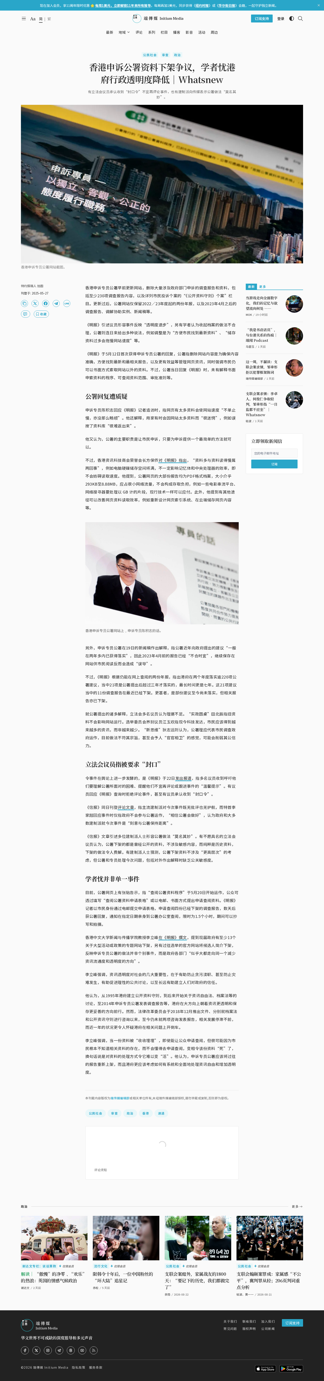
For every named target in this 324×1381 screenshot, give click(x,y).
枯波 (248, 421)
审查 (165, 55)
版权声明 (249, 1328)
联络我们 (249, 1321)
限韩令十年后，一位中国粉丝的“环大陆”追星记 (123, 1277)
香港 (145, 1113)
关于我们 (230, 1321)
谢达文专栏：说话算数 (39, 1266)
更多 (262, 286)
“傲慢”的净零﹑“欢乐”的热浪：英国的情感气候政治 (53, 1277)
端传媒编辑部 (119, 1098)
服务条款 (96, 1367)
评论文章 (126, 807)
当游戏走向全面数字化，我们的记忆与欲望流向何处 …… (261, 303)
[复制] (24, 303)
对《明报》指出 (172, 460)
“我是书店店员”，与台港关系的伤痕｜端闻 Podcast (261, 335)
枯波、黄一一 (245, 1294)
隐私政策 (79, 1367)
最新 (251, 286)
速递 (161, 1113)
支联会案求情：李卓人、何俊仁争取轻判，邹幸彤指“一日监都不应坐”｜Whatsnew (261, 404)
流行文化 (101, 1266)
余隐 (167, 1294)
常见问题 (230, 1328)
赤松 (96, 1288)
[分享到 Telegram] (56, 303)
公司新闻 (268, 1328)
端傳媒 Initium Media (50, 1367)
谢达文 (25, 1288)
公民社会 (150, 55)
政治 (177, 55)
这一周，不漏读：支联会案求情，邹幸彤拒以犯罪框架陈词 (261, 367)
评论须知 (100, 1170)
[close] (318, 5)
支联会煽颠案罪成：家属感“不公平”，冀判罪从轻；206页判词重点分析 (268, 1280)
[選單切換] (128, 32)
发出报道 (183, 778)
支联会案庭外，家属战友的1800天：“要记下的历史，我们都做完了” (197, 1280)
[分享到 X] (35, 303)
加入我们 (268, 1321)
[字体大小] (32, 18)
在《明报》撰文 (172, 937)
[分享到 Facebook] (45, 303)
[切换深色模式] (289, 18)
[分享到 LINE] (66, 303)
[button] (122, 32)
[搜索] (298, 18)
